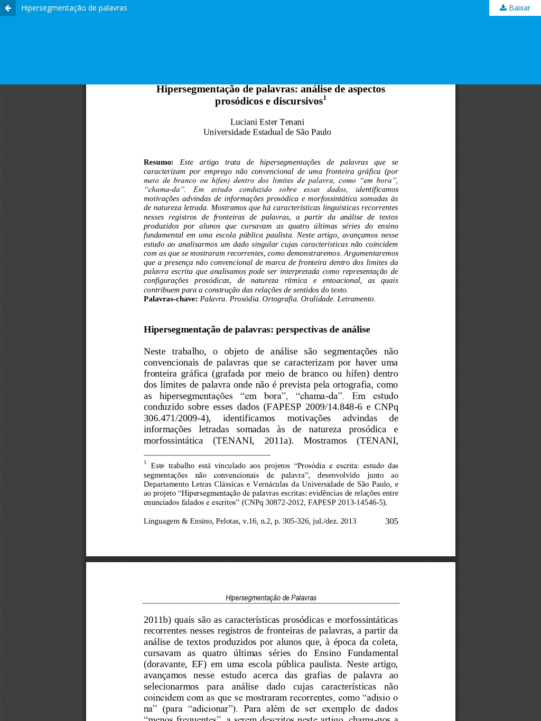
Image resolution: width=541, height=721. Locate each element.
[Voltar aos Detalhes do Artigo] (8, 8)
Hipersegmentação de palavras (74, 8)
